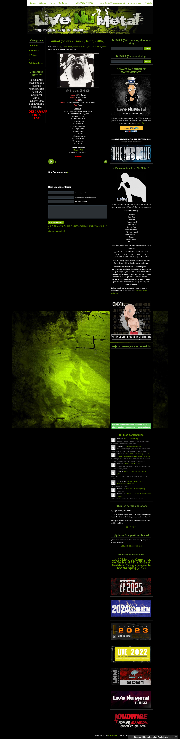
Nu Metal (98, 47)
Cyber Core (90, 47)
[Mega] (75, 150)
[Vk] (81, 150)
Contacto (148, 3)
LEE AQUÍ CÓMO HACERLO (131, 546)
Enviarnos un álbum (135, 3)
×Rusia (104, 47)
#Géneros (42, 3)
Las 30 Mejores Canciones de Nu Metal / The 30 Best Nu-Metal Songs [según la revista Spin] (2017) (131, 564)
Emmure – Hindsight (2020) (133, 446)
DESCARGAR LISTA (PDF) (38, 115)
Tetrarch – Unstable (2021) (135, 489)
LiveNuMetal (112, 735)
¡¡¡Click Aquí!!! (131, 527)
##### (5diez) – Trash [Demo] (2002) (77, 41)
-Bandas (33, 3)
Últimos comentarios (131, 434)
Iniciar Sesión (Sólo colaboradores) (112, 3)
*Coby (59, 47)
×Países (52, 3)
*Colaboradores (64, 3)
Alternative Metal (79, 47)
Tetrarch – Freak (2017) (132, 464)
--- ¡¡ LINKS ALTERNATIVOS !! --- (84, 3)
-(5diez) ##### (67, 47)
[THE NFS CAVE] (131, 153)
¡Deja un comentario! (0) (56, 231)
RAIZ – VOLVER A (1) (131, 439)
